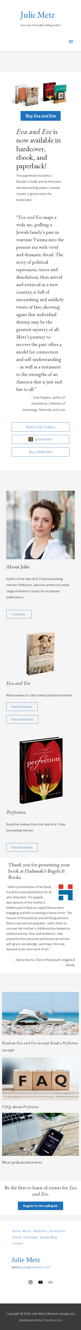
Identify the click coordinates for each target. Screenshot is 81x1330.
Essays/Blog (48, 1237)
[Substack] (50, 1283)
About (26, 1231)
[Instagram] (30, 1283)
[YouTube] (40, 1283)
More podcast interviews (22, 1162)
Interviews (30, 1237)
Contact (17, 1243)
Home (16, 1231)
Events (17, 1237)
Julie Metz (37, 14)
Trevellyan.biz (52, 1320)
